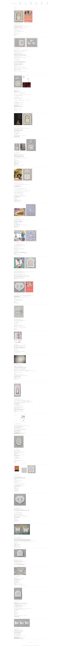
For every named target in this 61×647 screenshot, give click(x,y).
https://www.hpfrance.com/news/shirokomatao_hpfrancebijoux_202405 (21, 510)
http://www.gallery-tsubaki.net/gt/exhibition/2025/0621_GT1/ (20, 252)
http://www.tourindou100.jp (17, 403)
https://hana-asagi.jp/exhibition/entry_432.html (19, 156)
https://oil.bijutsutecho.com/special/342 (18, 221)
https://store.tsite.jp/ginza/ (17, 616)
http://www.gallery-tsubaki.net (17, 486)
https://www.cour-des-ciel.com (17, 579)
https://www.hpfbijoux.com (17, 517)
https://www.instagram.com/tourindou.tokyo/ (18, 409)
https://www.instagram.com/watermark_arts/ (18, 433)
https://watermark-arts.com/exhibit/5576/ (18, 130)
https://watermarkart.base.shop (17, 632)
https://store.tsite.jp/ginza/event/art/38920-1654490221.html (20, 603)
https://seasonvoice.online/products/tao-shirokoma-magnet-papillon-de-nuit (22, 539)
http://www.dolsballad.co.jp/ (17, 186)
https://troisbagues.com (16, 91)
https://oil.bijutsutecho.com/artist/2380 (18, 561)
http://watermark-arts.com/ (17, 637)
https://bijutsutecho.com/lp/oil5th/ (20, 564)
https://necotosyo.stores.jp (17, 455)
